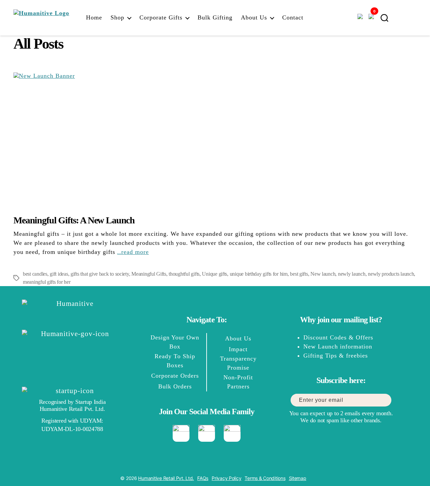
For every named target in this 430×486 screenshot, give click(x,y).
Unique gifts (214, 274)
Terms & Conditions (265, 478)
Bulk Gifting (215, 17)
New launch (322, 274)
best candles (35, 274)
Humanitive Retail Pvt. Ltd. (166, 478)
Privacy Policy (226, 478)
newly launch (352, 274)
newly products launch (391, 274)
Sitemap (297, 478)
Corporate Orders (175, 375)
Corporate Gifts (160, 17)
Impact (238, 349)
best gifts (299, 274)
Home (94, 17)
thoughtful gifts (184, 274)
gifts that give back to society (100, 274)
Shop (117, 17)
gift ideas (59, 274)
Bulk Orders (175, 386)
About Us (254, 17)
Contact (292, 17)
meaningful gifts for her (47, 282)
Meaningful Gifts (148, 274)
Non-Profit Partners (238, 382)
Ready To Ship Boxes (175, 361)
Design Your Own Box (174, 342)
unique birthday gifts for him (259, 274)
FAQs (202, 478)
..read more (133, 252)
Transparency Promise (238, 363)
